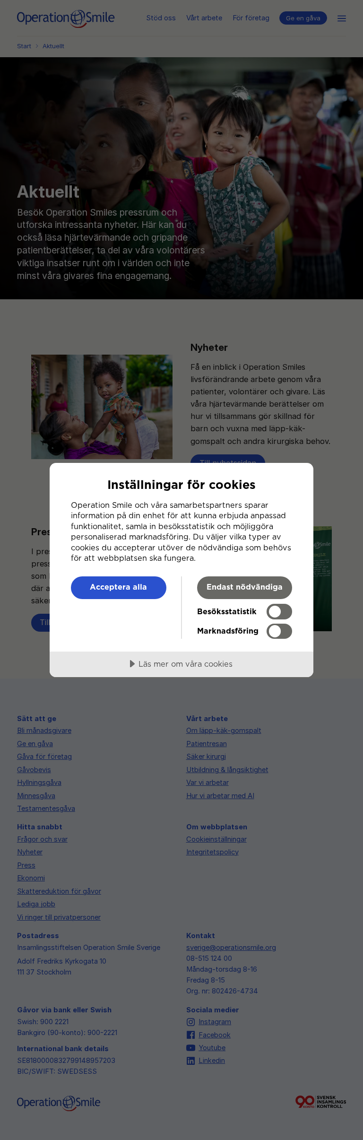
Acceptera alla (118, 587)
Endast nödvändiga (245, 587)
